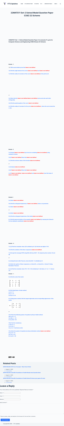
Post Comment (5, 420)
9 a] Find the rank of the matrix (16, 277)
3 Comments (9, 382)
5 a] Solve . (16, 200)
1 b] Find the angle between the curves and (29, 70)
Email (1, 396)
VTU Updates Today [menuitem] (28, 3)
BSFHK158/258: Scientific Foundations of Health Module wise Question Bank (22, 372)
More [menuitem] (55, 3)
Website (2, 399)
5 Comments (9, 371)
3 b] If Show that (22, 157)
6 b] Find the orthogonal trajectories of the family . (26, 216)
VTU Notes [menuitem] (36, 3)
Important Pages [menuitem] (48, 3)
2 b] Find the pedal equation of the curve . (24, 103)
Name (2, 392)
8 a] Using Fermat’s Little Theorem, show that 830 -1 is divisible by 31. (26, 261)
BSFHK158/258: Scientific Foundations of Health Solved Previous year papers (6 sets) (24, 378)
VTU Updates (12, 4)
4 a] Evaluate (17, 166)
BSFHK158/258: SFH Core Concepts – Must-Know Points (17, 366)
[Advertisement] (32, 28)
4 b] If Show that (22, 170)
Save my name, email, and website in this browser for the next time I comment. (18, 416)
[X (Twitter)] (9, 357)
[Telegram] (12, 357)
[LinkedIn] (11, 357)
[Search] (60, 3)
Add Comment (3, 402)
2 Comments (9, 376)
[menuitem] (43, 3)
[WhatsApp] (13, 357)
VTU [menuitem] (41, 3)
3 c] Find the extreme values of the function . (24, 160)
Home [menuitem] (22, 3)
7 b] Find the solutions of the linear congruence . (25, 249)
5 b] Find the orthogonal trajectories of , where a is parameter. (29, 203)
